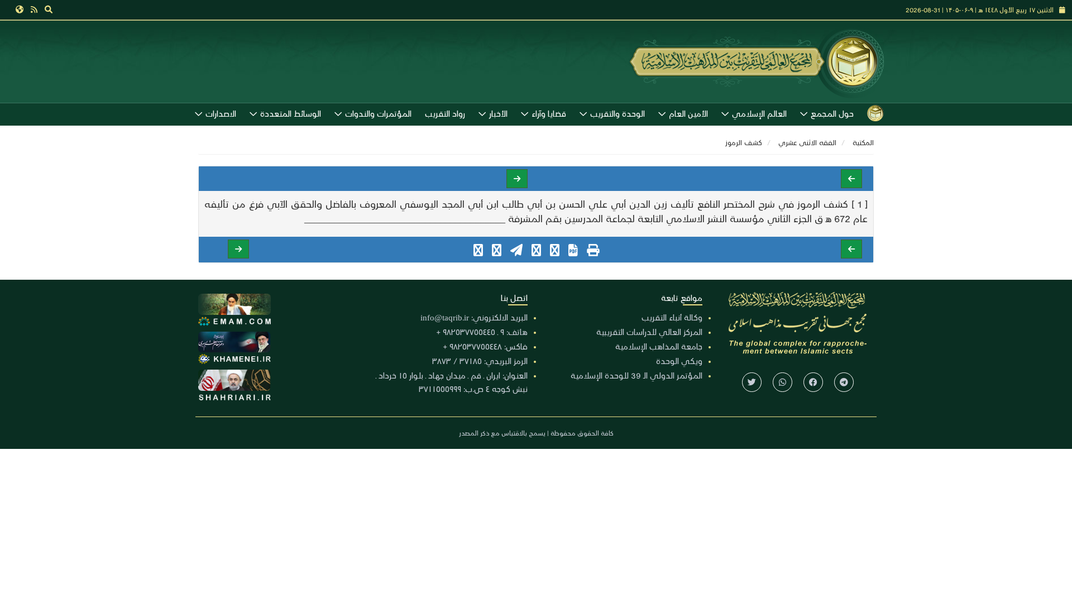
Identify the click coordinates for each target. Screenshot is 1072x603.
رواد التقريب (445, 113)
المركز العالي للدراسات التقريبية (649, 332)
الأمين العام (688, 113)
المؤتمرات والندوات (378, 113)
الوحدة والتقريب (617, 113)
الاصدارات (220, 113)
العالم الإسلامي (759, 113)
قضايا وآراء (549, 113)
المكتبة (863, 142)
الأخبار (498, 113)
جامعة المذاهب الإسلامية (658, 346)
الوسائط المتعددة (290, 113)
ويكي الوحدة (679, 361)
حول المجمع (832, 113)
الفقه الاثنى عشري (807, 142)
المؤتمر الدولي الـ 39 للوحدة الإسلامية (636, 375)
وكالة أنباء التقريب (672, 317)
